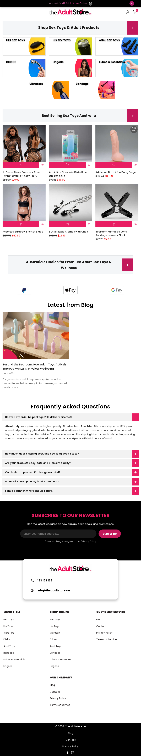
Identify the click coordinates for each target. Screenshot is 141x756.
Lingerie (8, 666)
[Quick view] (42, 165)
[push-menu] (5, 12)
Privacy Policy (104, 632)
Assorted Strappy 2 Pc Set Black (23, 231)
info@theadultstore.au (53, 590)
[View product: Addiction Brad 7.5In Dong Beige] (113, 165)
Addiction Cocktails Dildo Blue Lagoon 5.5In (68, 173)
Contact (101, 626)
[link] (116, 290)
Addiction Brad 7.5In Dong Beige (115, 172)
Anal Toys (9, 646)
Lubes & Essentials (14, 659)
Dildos (6, 639)
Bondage (8, 653)
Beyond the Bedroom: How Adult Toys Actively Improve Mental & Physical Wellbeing (35, 367)
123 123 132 (44, 580)
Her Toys (8, 619)
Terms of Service (106, 639)
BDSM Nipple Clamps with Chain (69, 231)
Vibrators (8, 632)
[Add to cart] (21, 165)
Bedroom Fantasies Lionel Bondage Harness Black (111, 233)
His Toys (8, 626)
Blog (98, 619)
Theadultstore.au (75, 726)
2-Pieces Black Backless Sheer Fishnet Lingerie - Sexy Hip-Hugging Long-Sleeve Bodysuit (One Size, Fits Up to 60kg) (22, 174)
